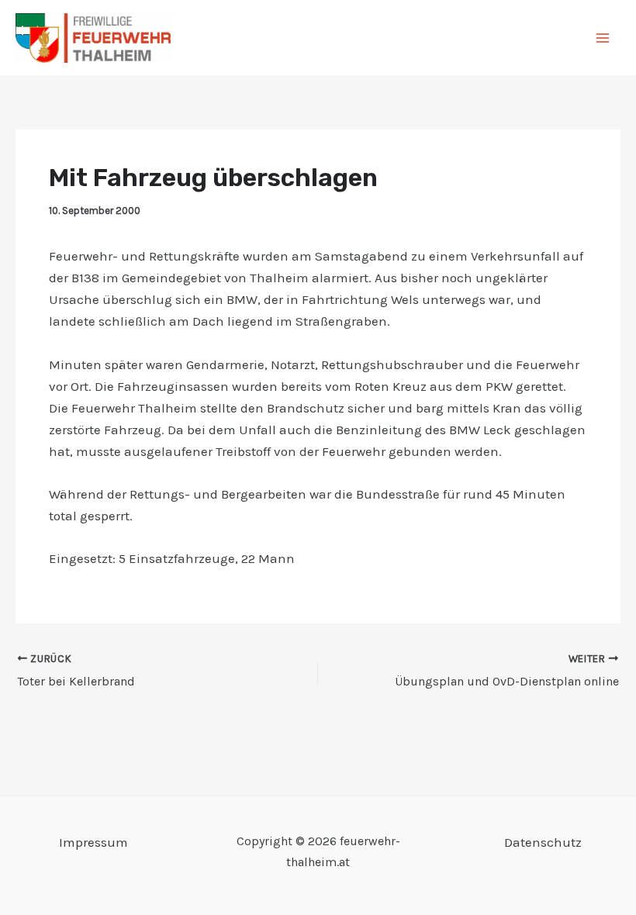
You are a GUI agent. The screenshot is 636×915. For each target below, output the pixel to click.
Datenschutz (543, 842)
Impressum (93, 842)
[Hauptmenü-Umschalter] (603, 38)
